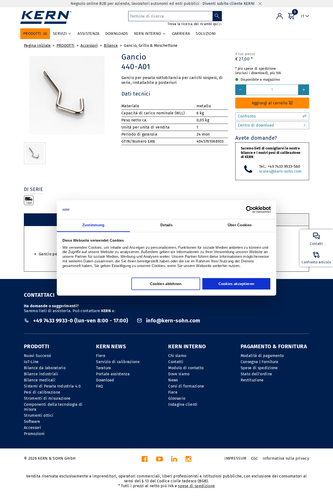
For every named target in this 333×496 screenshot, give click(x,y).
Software (32, 421)
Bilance (111, 45)
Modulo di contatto (186, 368)
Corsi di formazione (186, 386)
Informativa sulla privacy (286, 458)
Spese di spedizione (259, 368)
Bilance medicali (39, 380)
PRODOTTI (66, 45)
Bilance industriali (41, 374)
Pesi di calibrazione (42, 392)
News (173, 380)
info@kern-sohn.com (172, 320)
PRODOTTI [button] (32, 33)
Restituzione (252, 380)
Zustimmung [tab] (93, 225)
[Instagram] (188, 460)
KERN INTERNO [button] (147, 33)
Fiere (100, 355)
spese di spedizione (196, 486)
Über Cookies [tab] (240, 225)
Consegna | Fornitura (259, 361)
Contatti (175, 361)
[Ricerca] (217, 16)
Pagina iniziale (37, 45)
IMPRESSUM (235, 458)
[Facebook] (144, 460)
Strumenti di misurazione (47, 398)
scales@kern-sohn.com (280, 171)
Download (105, 380)
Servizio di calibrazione (118, 361)
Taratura (103, 368)
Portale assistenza (113, 374)
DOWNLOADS (116, 33)
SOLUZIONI (206, 33)
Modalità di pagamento (262, 355)
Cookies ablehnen (166, 284)
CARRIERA (181, 33)
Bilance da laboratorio (45, 368)
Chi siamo (177, 355)
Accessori (89, 45)
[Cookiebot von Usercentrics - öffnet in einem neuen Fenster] (249, 209)
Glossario (176, 398)
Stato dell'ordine (256, 374)
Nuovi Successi (37, 355)
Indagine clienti (182, 404)
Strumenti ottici (38, 415)
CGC (254, 458)
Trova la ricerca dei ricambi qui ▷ (194, 24)
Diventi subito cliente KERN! (229, 3)
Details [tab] (166, 225)
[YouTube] (159, 460)
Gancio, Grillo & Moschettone (150, 45)
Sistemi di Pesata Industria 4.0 (52, 386)
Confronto (247, 116)
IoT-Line (31, 361)
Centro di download (256, 125)
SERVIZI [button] (60, 33)
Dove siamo (178, 374)
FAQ (99, 386)
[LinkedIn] (174, 460)
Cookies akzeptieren (236, 284)
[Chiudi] (260, 3)
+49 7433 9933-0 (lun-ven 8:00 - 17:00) (80, 320)
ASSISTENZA (88, 33)
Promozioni (34, 433)
